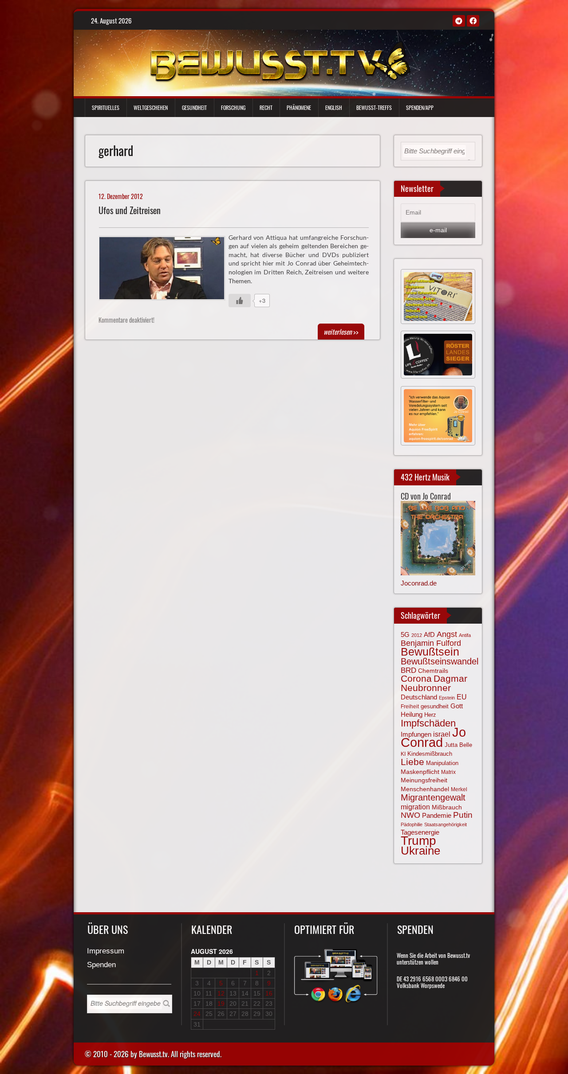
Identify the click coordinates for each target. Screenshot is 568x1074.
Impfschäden (428, 723)
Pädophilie (411, 824)
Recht (266, 107)
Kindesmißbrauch (429, 753)
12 (221, 993)
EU (462, 697)
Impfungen (416, 734)
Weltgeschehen (151, 107)
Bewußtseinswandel (439, 661)
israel (441, 734)
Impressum (105, 951)
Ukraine (420, 850)
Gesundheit (194, 107)
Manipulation (442, 763)
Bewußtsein (430, 652)
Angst (447, 634)
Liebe (412, 762)
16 (268, 993)
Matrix (448, 772)
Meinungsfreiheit (424, 780)
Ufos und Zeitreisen (130, 210)
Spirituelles (105, 107)
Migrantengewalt (433, 797)
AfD (429, 634)
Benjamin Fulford (431, 643)
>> (341, 331)
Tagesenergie (420, 832)
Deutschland (419, 697)
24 (197, 1013)
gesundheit (435, 706)
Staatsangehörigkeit (445, 824)
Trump (418, 840)
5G (405, 634)
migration (415, 807)
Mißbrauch (447, 807)
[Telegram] (459, 21)
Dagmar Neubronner (434, 682)
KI (403, 754)
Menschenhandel (425, 789)
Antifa (465, 635)
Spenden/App (420, 107)
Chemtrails (433, 670)
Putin (463, 815)
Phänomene (299, 107)
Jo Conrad (433, 737)
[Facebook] (473, 21)
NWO (410, 815)
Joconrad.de (419, 583)
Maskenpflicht (420, 771)
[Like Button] (240, 300)
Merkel (459, 789)
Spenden (101, 965)
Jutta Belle (458, 745)
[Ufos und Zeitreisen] (165, 270)
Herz (430, 714)
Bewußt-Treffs (374, 107)
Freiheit (410, 706)
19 (221, 1003)
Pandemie (436, 815)
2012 (416, 635)
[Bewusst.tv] (280, 60)
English (333, 107)
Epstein (447, 697)
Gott (456, 706)
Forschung (233, 107)
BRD (408, 670)
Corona (416, 678)
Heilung (411, 714)
